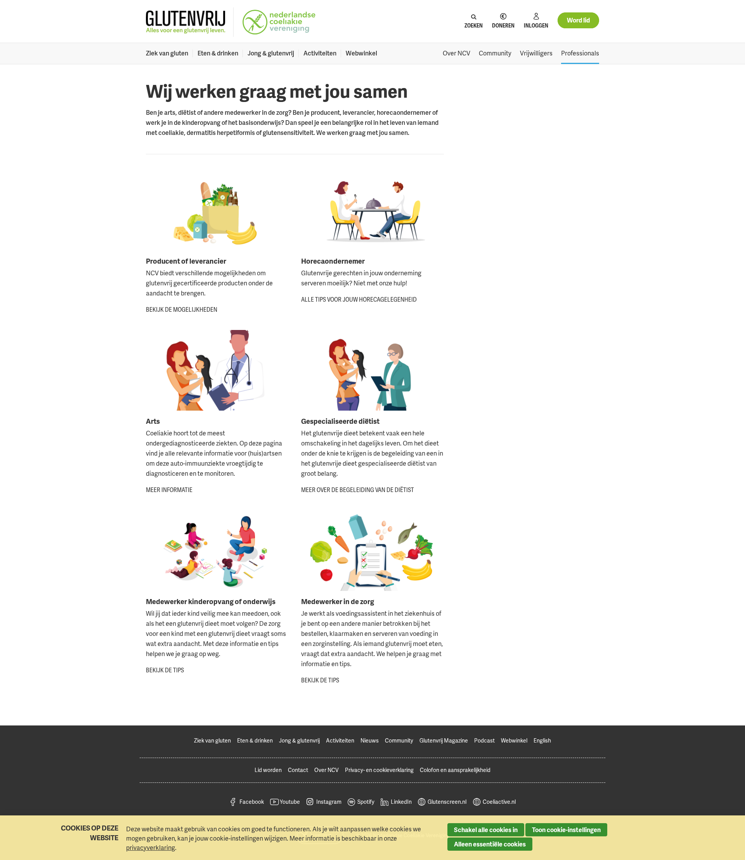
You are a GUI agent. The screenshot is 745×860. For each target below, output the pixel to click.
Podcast (484, 740)
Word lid (578, 20)
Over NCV (456, 53)
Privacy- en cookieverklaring (379, 770)
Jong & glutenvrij (271, 53)
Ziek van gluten (167, 53)
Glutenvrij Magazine (443, 740)
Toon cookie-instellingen (566, 829)
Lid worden (268, 770)
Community (495, 53)
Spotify (365, 801)
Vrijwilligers (536, 53)
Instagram (328, 801)
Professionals (580, 53)
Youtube (290, 801)
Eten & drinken (218, 53)
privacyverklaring (150, 847)
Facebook (251, 801)
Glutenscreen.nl (447, 801)
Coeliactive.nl (499, 801)
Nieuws (369, 740)
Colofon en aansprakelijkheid (455, 770)
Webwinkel (361, 53)
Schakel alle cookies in (486, 829)
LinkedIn (401, 801)
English (542, 740)
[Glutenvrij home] (185, 22)
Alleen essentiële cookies (490, 844)
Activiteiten (319, 53)
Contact (298, 770)
